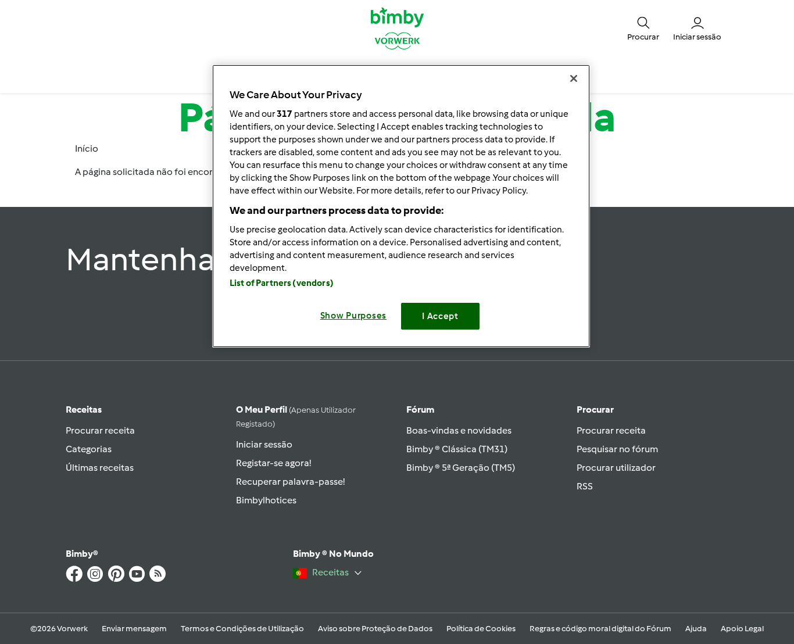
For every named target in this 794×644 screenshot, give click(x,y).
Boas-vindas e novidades (459, 430)
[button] (643, 28)
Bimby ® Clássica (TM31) (456, 449)
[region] (401, 206)
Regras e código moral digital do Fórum (600, 629)
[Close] (573, 78)
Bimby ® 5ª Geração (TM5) (460, 467)
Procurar (595, 409)
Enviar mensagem (134, 629)
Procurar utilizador (616, 467)
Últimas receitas (100, 467)
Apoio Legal (742, 629)
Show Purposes (353, 315)
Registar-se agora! (273, 462)
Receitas (84, 409)
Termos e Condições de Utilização (242, 629)
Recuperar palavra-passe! (290, 481)
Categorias (89, 449)
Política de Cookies (481, 629)
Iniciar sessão (264, 444)
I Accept (440, 316)
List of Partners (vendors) (282, 283)
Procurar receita (100, 430)
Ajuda (696, 629)
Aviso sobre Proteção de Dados (375, 629)
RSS (585, 486)
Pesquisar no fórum (617, 449)
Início (86, 148)
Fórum (420, 409)
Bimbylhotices (266, 500)
